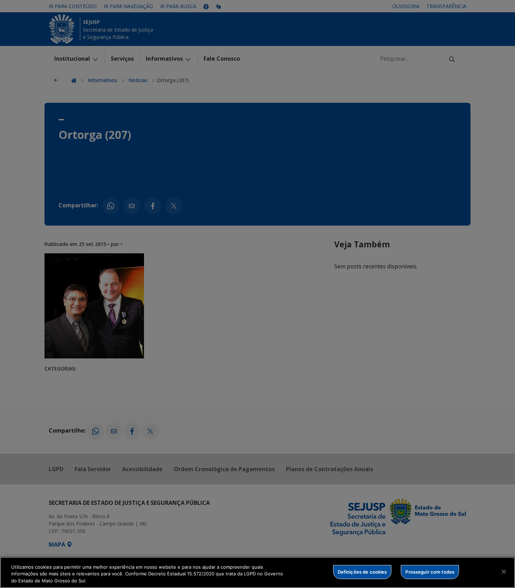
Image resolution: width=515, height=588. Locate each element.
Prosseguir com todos (429, 571)
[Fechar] (503, 571)
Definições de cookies (362, 571)
